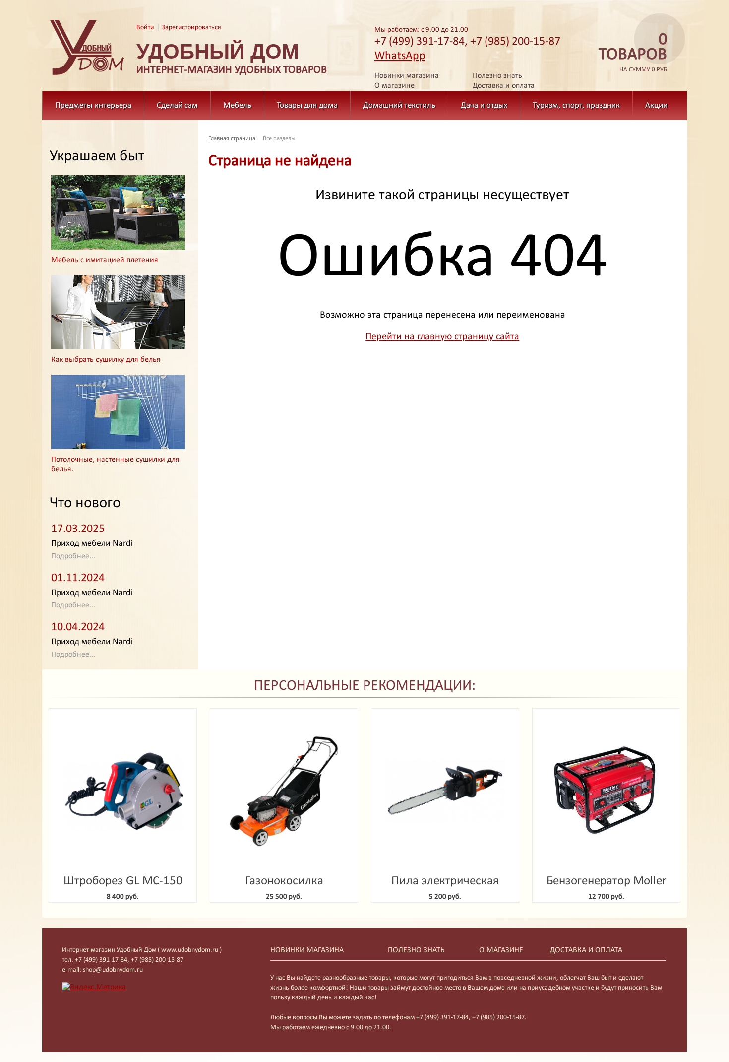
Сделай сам (177, 105)
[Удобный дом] (87, 75)
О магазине (394, 86)
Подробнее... (73, 556)
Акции (656, 105)
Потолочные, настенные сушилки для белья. (115, 464)
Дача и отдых (484, 105)
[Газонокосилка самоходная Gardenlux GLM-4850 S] (284, 791)
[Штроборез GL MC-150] (122, 791)
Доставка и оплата (504, 86)
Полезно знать (497, 76)
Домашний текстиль (399, 105)
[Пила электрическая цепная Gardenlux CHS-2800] (445, 791)
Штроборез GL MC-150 (122, 881)
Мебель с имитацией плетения (104, 260)
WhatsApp (399, 56)
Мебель (237, 105)
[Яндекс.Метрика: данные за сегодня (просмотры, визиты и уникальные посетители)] (94, 987)
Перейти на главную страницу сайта (442, 337)
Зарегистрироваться (191, 27)
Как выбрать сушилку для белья (106, 360)
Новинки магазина (406, 76)
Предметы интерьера (93, 105)
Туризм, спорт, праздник (576, 105)
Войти (145, 27)
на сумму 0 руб (633, 53)
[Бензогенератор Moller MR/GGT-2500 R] (606, 791)
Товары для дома (307, 105)
